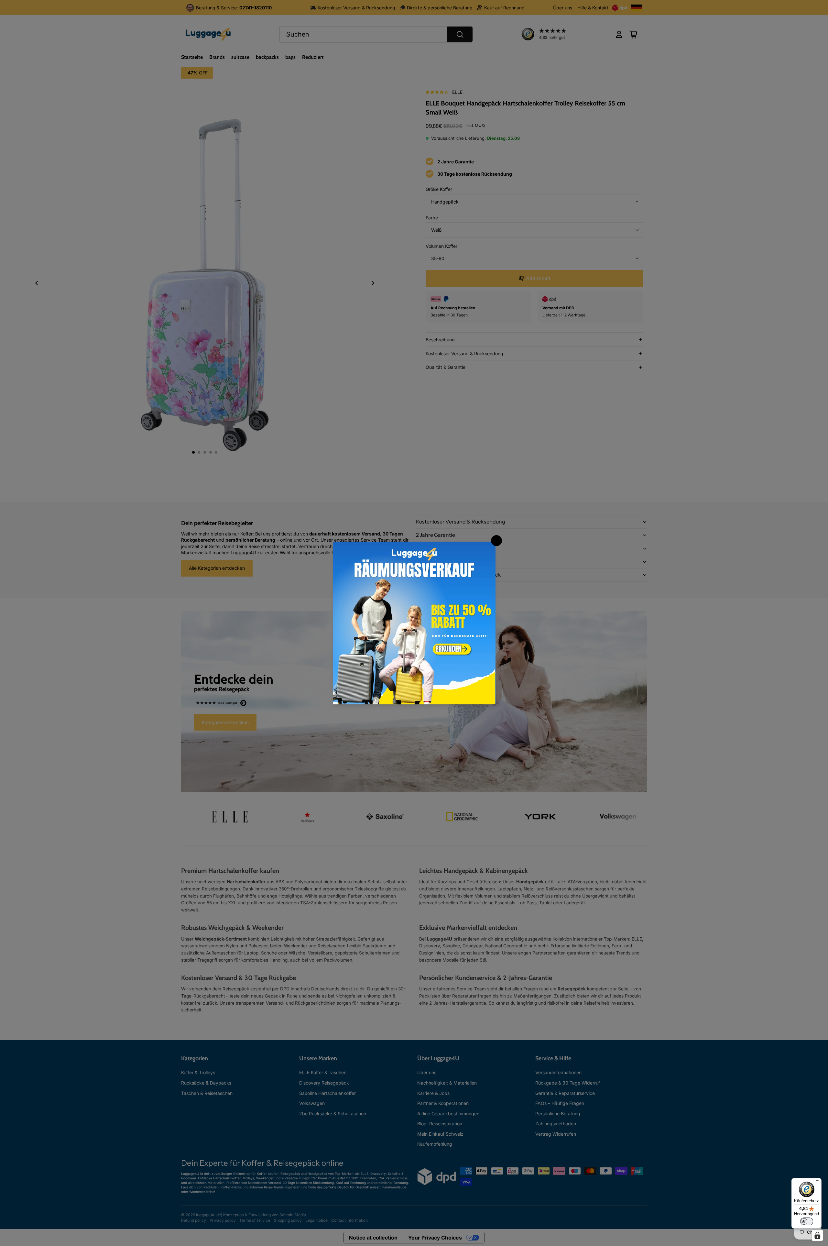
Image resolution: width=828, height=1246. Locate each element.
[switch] (806, 1221)
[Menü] (818, 1182)
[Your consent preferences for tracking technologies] (817, 1235)
